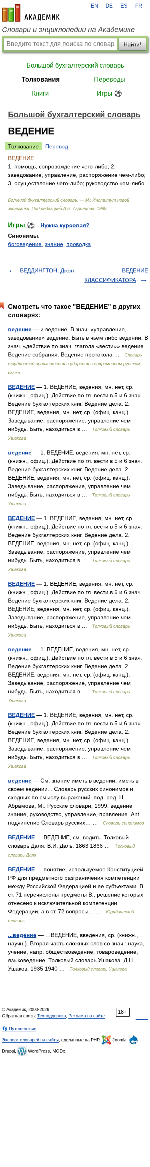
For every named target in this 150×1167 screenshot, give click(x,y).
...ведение (22, 935)
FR (138, 6)
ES (124, 6)
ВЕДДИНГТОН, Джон (47, 270)
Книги (40, 93)
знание (54, 244)
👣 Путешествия (19, 1028)
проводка (78, 244)
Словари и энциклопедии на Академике (68, 30)
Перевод (56, 146)
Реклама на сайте (86, 1015)
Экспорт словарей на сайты (30, 1039)
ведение (20, 329)
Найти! (132, 44)
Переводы (109, 79)
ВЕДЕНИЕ (21, 387)
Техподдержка (51, 1015)
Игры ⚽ (109, 93)
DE (109, 6)
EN (94, 6)
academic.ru (31, 13)
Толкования (41, 79)
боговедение (25, 244)
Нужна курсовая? (65, 225)
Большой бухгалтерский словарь (75, 65)
